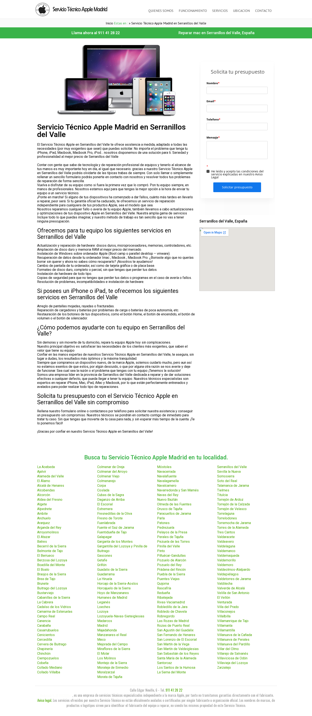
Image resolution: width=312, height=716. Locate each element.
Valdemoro (225, 565)
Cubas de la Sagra (110, 495)
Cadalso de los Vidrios (54, 607)
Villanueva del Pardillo (233, 644)
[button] (95, 32)
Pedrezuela (165, 528)
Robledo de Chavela (172, 612)
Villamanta (224, 626)
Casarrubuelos (48, 630)
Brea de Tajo (46, 579)
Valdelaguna (226, 546)
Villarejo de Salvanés (232, 654)
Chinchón (44, 654)
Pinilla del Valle (168, 546)
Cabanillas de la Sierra (53, 598)
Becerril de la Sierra (51, 546)
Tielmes (223, 490)
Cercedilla (44, 640)
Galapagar (104, 537)
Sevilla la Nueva (229, 472)
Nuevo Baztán (167, 500)
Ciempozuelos (48, 658)
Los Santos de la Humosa (176, 668)
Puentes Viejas (168, 579)
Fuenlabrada (106, 523)
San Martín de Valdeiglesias (178, 649)
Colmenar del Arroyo (112, 472)
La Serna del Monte (171, 672)
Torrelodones (227, 518)
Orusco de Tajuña (169, 509)
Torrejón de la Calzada (233, 504)
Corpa (101, 486)
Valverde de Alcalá (231, 588)
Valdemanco (226, 551)
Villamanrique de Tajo (233, 621)
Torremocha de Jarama (234, 523)
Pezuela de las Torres (173, 542)
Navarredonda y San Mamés (178, 490)
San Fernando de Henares (176, 635)
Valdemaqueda (228, 556)
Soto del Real (227, 481)
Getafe (102, 560)
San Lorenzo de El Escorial (177, 640)
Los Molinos (106, 658)
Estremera (104, 509)
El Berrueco (45, 556)
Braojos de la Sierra (51, 574)
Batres (42, 542)
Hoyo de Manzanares (113, 593)
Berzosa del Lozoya (52, 560)
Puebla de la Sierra (171, 574)
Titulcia (222, 495)
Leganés (103, 602)
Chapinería (45, 649)
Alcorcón (43, 495)
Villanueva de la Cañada (234, 635)
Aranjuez (43, 523)
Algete (42, 504)
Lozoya (102, 612)
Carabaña (44, 626)
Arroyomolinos (48, 532)
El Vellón (223, 598)
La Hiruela (104, 579)
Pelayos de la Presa (172, 532)
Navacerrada (166, 472)
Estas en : (121, 23)
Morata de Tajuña (109, 677)
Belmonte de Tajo (50, 551)
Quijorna (163, 584)
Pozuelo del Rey (169, 565)
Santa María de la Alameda (176, 658)
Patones (163, 523)
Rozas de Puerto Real (173, 626)
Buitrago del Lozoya (52, 588)
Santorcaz (164, 663)
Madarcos (104, 621)
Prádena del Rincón (171, 570)
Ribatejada (165, 598)
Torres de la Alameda (233, 528)
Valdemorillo (226, 560)
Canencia (44, 621)
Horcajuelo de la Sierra (114, 588)
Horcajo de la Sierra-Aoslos (117, 584)
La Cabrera (45, 602)
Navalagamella (168, 481)
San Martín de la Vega (173, 644)
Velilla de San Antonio (233, 593)
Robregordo (166, 616)
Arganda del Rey (49, 528)
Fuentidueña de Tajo (112, 532)
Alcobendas (46, 490)
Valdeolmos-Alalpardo (233, 570)
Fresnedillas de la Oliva (114, 514)
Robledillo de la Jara (172, 607)
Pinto (161, 551)
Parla (161, 518)
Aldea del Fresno (49, 500)
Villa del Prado (228, 607)
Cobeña (42, 663)
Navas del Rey (167, 495)
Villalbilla (223, 616)
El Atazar (43, 537)
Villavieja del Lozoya (232, 663)
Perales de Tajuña (170, 537)
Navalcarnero (166, 486)
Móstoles (164, 467)
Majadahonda (107, 630)
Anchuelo (44, 518)
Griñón (102, 565)
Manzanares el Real (111, 635)
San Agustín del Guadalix (175, 630)
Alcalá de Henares (50, 486)
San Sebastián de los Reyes (178, 654)
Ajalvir (41, 472)
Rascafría (164, 588)
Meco (101, 640)
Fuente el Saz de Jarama (115, 528)
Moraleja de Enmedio (112, 668)
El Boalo (43, 570)
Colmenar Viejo (108, 476)
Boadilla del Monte (51, 565)
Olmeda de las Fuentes (174, 504)
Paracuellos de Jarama (174, 514)
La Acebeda (46, 467)
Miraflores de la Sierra (113, 649)
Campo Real (46, 616)
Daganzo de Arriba (111, 500)
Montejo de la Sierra (112, 663)
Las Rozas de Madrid (173, 621)
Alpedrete (44, 509)
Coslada (103, 490)
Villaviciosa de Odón (232, 658)
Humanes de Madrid (112, 598)
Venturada (224, 602)
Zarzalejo (224, 668)
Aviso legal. (44, 700)
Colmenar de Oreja (110, 467)
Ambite (42, 514)
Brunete (43, 584)
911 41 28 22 (174, 690)
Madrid (102, 626)
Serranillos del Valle (232, 467)
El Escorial (105, 504)
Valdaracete (226, 537)
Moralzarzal (106, 672)
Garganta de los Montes (115, 542)
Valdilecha (224, 584)
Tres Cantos (226, 532)
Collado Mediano (49, 668)
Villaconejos (226, 612)
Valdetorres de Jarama (234, 579)
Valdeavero (225, 542)
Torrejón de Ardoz (230, 500)
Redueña (163, 593)
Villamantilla (226, 630)
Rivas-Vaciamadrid (171, 602)
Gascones (104, 556)
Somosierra (225, 476)
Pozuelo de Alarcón (171, 560)
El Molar (103, 654)
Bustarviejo (45, 593)
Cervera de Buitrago (51, 644)
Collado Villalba (48, 672)
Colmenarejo (106, 481)
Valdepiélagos (228, 574)
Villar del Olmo (228, 649)
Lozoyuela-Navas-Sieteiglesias (120, 616)
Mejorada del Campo (112, 644)
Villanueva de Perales (233, 640)
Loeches (103, 607)
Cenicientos (46, 635)
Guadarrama (106, 574)
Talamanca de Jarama (233, 486)
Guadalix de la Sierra (112, 570)
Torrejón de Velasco (232, 509)
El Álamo (43, 481)
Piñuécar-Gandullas (171, 556)
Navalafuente (167, 476)
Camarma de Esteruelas (54, 612)
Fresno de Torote (110, 518)
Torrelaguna (225, 514)
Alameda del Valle (50, 476)
